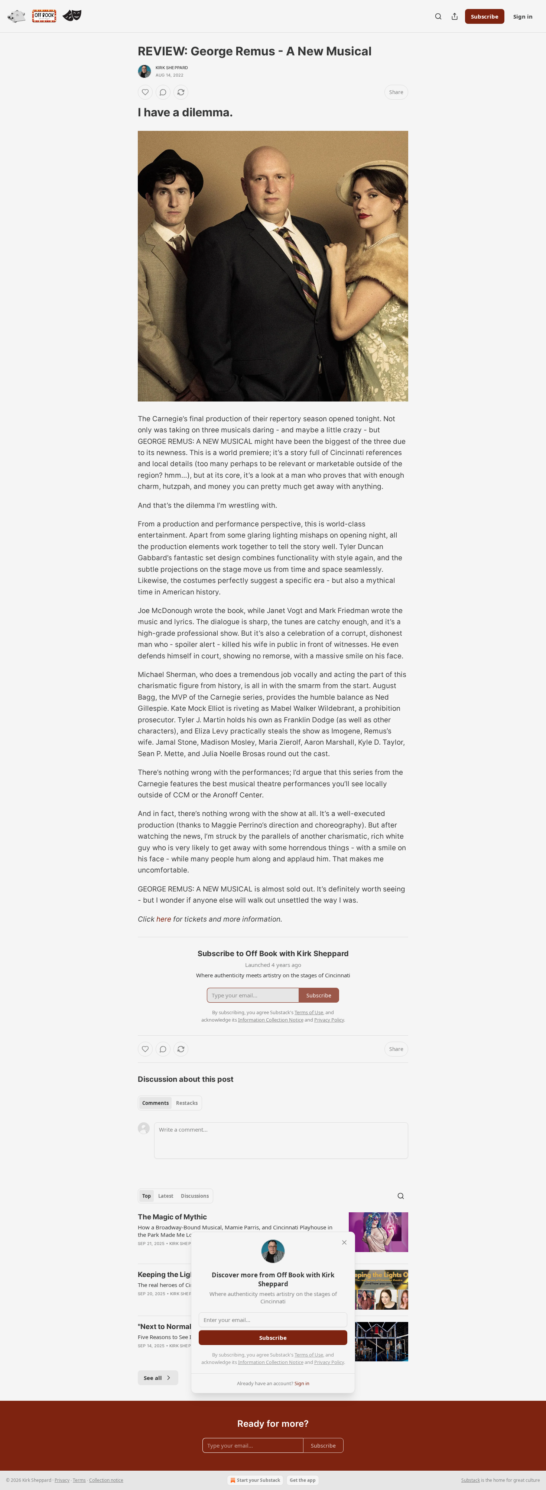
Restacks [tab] (187, 1103)
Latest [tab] (165, 1196)
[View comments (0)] (163, 92)
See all (153, 1377)
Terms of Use (309, 1354)
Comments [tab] (155, 1103)
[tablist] (170, 1103)
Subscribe (484, 16)
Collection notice (106, 1480)
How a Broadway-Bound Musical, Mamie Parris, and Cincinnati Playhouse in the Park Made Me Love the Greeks (235, 1230)
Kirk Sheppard (172, 67)
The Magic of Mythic (172, 1217)
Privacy (62, 1480)
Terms (79, 1480)
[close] (344, 1242)
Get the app (303, 1480)
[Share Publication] (454, 16)
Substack (470, 1480)
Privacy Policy (329, 1362)
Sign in (523, 16)
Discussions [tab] (195, 1196)
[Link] (127, 112)
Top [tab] (146, 1196)
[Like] (145, 92)
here (163, 919)
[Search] (438, 16)
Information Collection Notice (270, 1362)
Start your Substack (258, 1480)
